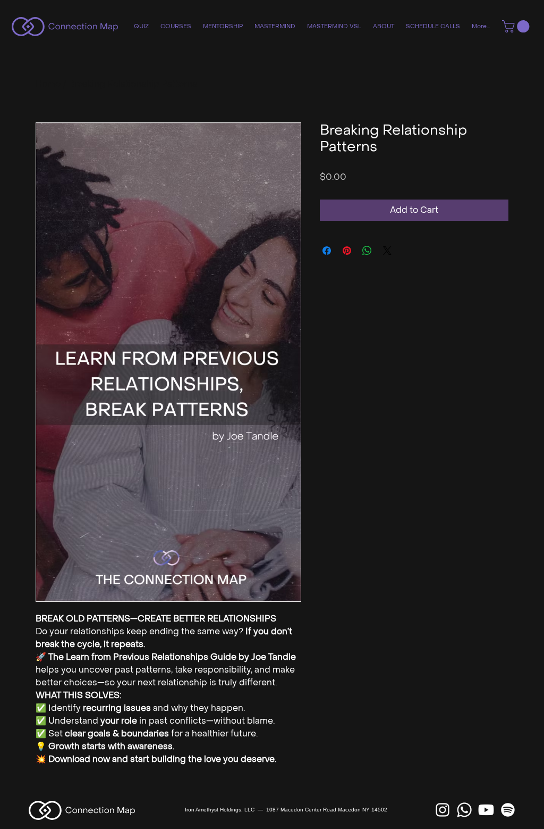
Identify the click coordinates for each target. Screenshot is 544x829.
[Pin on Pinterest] (347, 250)
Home (48, 83)
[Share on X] (387, 250)
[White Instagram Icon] (443, 810)
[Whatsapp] (464, 810)
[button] (517, 26)
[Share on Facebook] (326, 250)
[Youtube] (486, 810)
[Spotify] (508, 810)
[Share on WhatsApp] (367, 250)
